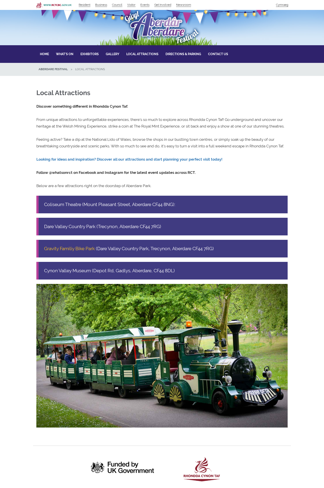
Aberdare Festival (53, 69)
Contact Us (218, 54)
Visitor (131, 4)
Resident (84, 4)
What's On (64, 54)
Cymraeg (282, 4)
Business (101, 4)
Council (117, 4)
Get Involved (162, 4)
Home (44, 54)
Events (144, 4)
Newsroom (183, 4)
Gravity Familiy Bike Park (69, 248)
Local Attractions (142, 54)
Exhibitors (89, 54)
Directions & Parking (183, 54)
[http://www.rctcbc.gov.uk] (201, 469)
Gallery (112, 54)
